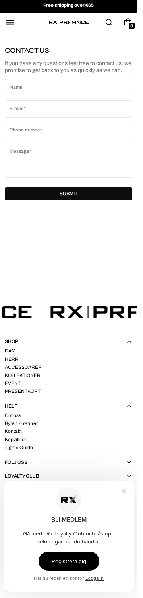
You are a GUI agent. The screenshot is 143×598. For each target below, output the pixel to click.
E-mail (16, 108)
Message (19, 151)
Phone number (26, 130)
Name (16, 87)
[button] (9, 22)
